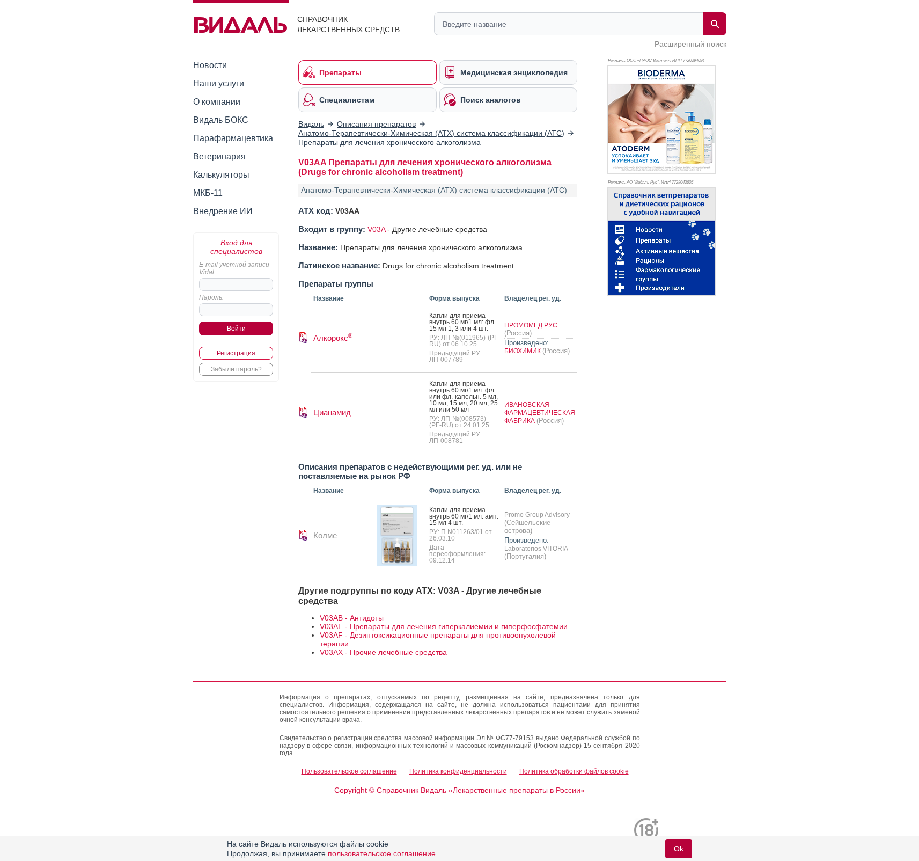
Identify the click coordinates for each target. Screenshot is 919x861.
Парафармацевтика (233, 138)
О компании (216, 101)
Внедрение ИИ (223, 211)
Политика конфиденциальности (458, 771)
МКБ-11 (208, 193)
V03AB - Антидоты (352, 618)
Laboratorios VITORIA (536, 548)
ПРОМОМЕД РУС (530, 325)
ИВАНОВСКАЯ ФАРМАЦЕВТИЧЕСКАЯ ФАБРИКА (539, 413)
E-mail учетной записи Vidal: (234, 268)
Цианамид (332, 412)
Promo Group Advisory (537, 515)
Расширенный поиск (690, 44)
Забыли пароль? (236, 369)
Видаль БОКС (220, 120)
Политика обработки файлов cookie (574, 771)
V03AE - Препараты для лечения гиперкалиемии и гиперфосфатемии (444, 626)
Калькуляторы (221, 174)
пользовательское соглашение (382, 853)
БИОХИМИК (523, 351)
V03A (376, 229)
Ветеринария (219, 156)
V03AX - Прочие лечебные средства (383, 652)
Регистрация (236, 353)
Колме (325, 535)
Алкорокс (332, 337)
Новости (210, 65)
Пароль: (211, 297)
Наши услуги (218, 83)
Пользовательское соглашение (349, 771)
